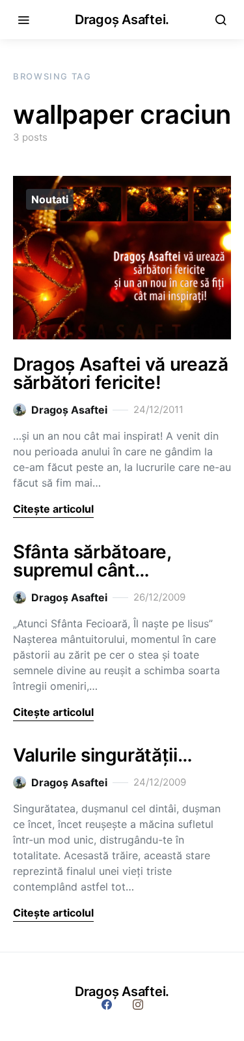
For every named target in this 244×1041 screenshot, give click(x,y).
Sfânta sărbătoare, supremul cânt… (92, 561)
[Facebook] (106, 1004)
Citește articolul (53, 508)
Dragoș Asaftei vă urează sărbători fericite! (120, 373)
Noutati (49, 199)
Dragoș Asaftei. (122, 19)
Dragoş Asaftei (69, 409)
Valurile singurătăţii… (102, 755)
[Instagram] (138, 1004)
